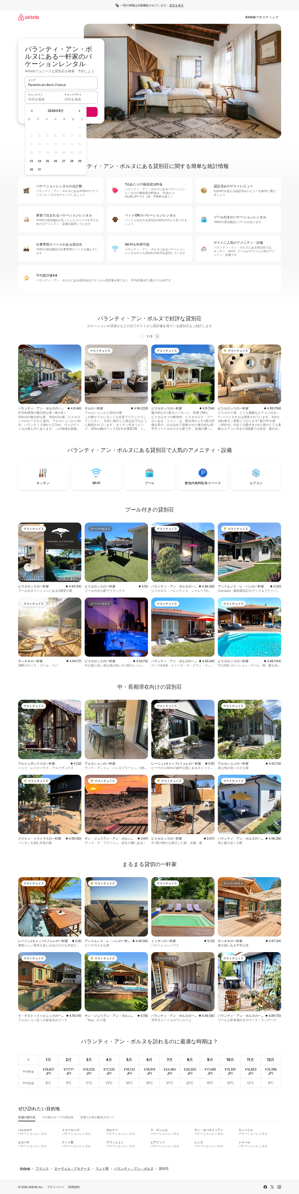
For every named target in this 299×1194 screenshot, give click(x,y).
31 (39, 169)
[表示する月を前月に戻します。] (32, 111)
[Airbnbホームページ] (28, 17)
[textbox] (43, 99)
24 (39, 161)
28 (71, 161)
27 (63, 161)
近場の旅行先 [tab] (26, 1117)
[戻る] (142, 336)
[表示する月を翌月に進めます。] (79, 111)
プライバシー (55, 1187)
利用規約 (74, 1187)
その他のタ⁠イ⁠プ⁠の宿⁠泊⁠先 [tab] (58, 1117)
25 (47, 161)
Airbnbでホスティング (262, 17)
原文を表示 (176, 5)
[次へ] (157, 336)
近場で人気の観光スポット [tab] (97, 1117)
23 (31, 161)
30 (31, 169)
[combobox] (61, 84)
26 (55, 161)
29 (79, 161)
